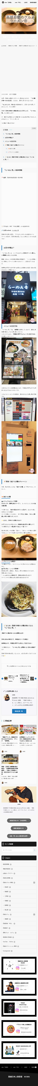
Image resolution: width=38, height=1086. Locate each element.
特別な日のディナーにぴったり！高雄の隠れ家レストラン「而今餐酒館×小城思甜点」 (24, 678)
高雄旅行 (6, 928)
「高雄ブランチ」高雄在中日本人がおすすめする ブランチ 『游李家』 (10, 739)
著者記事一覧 (19, 711)
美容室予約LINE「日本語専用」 (18, 820)
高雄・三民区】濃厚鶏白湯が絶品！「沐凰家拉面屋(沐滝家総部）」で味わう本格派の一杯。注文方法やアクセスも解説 (10, 770)
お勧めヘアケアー (9, 873)
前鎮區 (7, 891)
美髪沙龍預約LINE (18, 828)
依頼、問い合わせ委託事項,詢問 (18, 836)
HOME (4, 45)
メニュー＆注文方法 (9, 141)
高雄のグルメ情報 (12, 45)
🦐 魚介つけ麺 (10, 148)
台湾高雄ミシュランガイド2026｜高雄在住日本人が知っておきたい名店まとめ (28, 739)
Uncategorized (7, 951)
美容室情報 (7, 864)
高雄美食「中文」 (9, 923)
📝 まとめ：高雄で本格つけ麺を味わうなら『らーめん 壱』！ (18, 158)
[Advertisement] (19, 71)
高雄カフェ (7, 914)
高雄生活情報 (7, 878)
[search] (34, 850)
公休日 (25, 2)
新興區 (7, 905)
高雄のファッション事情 (11, 946)
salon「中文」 (18, 2)
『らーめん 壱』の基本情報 (11, 134)
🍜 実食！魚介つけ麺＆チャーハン (13, 145)
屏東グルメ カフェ (9, 932)
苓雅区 (7, 900)
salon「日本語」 (8, 2)
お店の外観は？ (8, 137)
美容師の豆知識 (8, 937)
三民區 (16, 726)
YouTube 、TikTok (9, 941)
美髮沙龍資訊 (7, 869)
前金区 (7, 887)
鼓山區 (7, 909)
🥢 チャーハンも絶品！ (12, 152)
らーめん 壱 (15, 230)
